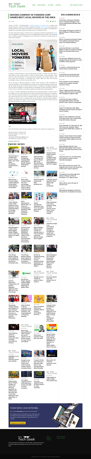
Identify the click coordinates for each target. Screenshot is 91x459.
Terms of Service (61, 436)
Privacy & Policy (61, 438)
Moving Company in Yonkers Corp (39, 25)
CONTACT (58, 5)
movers (55, 32)
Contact (48, 439)
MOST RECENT (42, 5)
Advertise (48, 438)
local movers (44, 27)
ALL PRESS (50, 5)
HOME (34, 5)
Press (47, 436)
